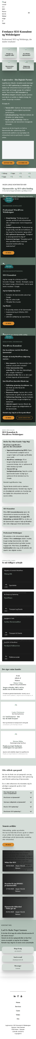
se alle (8, 844)
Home (18, 1002)
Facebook (18, 968)
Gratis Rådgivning (24, 417)
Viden (18, 1015)
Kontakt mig (8, 163)
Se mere (8, 252)
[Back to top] (30, 1033)
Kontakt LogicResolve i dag (12, 482)
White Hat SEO (10, 862)
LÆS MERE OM (22, 163)
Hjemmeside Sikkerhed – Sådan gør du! (13, 907)
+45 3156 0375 (17, 951)
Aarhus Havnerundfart (12, 622)
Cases (18, 1011)
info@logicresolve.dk (18, 959)
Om (18, 1019)
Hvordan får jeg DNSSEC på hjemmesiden (14, 884)
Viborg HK (8, 574)
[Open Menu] (29, 13)
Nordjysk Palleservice (12, 646)
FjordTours (8, 598)
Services (18, 1006)
